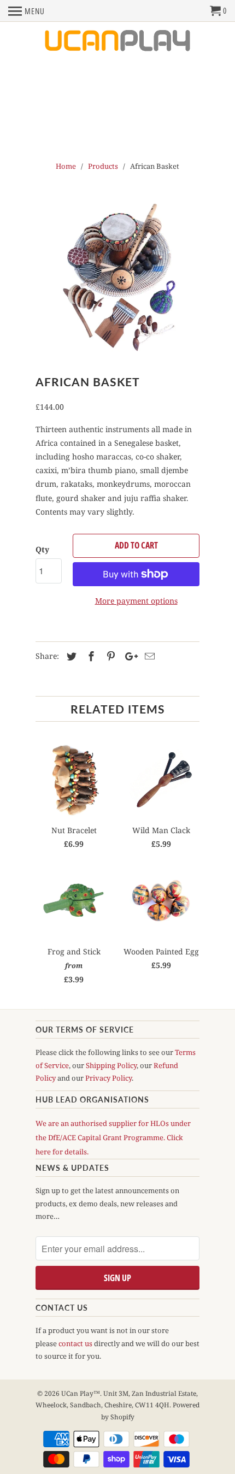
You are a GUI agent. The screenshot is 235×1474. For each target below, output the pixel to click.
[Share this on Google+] (128, 656)
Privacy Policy (108, 1078)
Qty (42, 549)
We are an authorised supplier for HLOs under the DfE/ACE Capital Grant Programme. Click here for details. (113, 1137)
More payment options (136, 601)
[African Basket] (117, 276)
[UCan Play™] (117, 41)
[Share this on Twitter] (70, 656)
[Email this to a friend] (148, 656)
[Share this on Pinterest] (109, 656)
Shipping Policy (111, 1065)
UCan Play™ (80, 1393)
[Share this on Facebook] (89, 656)
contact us (75, 1343)
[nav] (26, 11)
